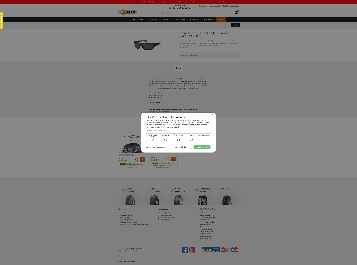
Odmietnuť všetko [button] (181, 147)
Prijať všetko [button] (202, 147)
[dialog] (178, 132)
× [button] (212, 114)
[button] (178, 130)
